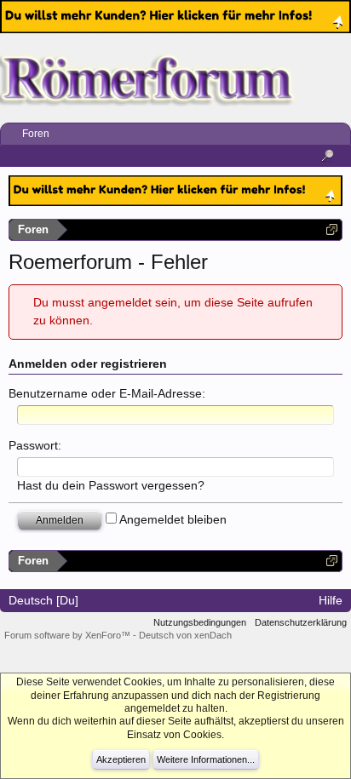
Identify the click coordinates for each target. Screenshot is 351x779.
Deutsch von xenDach (185, 635)
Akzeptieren (121, 759)
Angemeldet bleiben (172, 519)
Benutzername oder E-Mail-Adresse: (107, 393)
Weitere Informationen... (206, 759)
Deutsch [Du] (43, 600)
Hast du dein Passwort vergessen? (110, 485)
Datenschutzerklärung (301, 622)
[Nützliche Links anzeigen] (331, 229)
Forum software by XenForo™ (68, 635)
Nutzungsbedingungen (199, 622)
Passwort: (35, 445)
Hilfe (330, 600)
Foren (35, 134)
